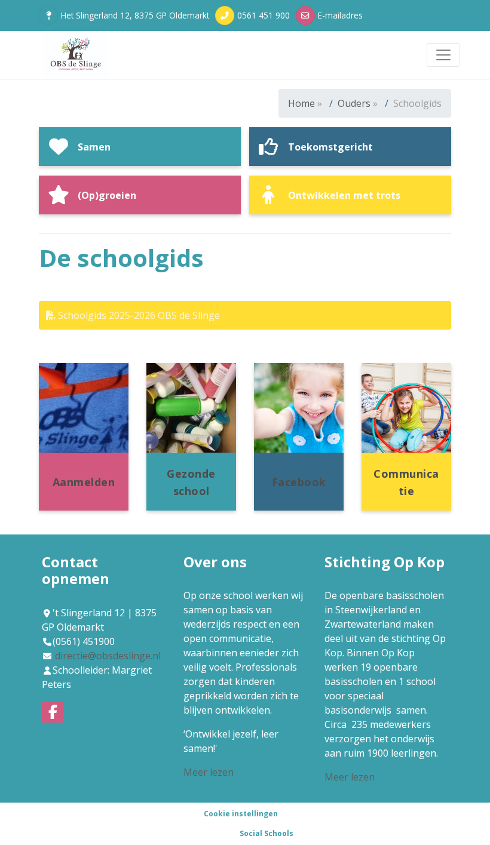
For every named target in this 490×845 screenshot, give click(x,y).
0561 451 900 (263, 15)
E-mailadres (340, 15)
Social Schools (266, 833)
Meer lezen (208, 772)
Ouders (354, 103)
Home (301, 103)
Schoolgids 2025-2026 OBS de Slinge (138, 315)
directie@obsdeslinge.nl (108, 655)
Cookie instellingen (241, 814)
